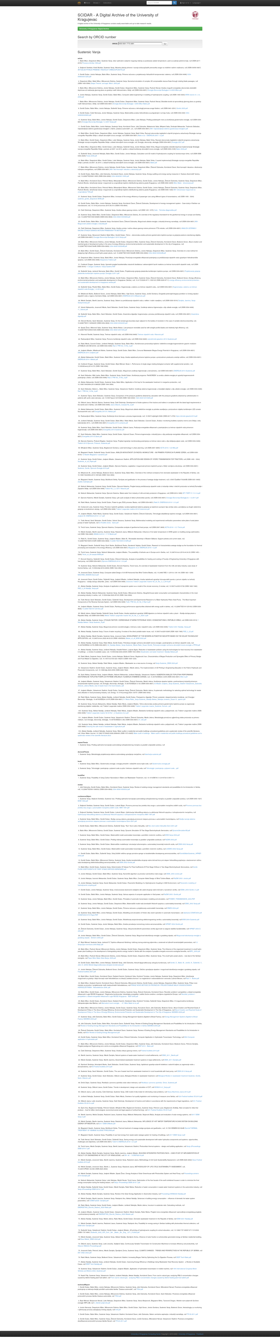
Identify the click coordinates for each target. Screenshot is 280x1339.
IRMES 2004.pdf (172, 908)
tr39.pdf (118, 1309)
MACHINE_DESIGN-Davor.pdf (88, 575)
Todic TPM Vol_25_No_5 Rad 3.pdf (138, 602)
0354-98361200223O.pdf (118, 323)
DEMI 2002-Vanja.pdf (185, 844)
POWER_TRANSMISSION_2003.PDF (182, 899)
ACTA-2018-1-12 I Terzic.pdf (175, 527)
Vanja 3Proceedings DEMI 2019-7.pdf (91, 1189)
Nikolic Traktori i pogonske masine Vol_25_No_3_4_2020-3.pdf (126, 615)
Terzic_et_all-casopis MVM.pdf (92, 554)
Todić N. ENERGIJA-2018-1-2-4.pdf (124, 1142)
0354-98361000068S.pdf (121, 217)
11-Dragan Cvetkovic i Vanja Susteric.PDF (100, 266)
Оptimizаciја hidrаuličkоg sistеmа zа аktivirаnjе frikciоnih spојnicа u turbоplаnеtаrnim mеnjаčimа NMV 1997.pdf (116, 814)
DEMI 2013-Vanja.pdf (184, 1071)
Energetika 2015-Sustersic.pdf (113, 429)
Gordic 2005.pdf (182, 108)
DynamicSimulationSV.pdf (181, 830)
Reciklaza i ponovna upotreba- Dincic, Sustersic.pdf (159, 1082)
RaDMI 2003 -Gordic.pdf (172, 894)
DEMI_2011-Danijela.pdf (172, 1060)
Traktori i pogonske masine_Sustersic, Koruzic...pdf (153, 706)
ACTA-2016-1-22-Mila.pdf (169, 448)
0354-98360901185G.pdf (120, 176)
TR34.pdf (139, 1289)
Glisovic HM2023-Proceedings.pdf (89, 1246)
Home (88, 3)
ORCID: (115, 43)
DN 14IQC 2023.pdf (84, 1253)
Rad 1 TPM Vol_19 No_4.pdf (88, 391)
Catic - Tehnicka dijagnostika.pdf (165, 210)
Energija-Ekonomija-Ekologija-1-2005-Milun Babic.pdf (131, 104)
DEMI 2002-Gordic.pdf (127, 862)
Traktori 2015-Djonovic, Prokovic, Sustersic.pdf (94, 443)
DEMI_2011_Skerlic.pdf (170, 1055)
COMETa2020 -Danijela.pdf (98, 1200)
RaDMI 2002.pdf (171, 839)
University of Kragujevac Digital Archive (94, 29)
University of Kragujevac (186, 1334)
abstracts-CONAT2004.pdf (193, 913)
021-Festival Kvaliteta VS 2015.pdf (160, 1110)
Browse (96, 3)
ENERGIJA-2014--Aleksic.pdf (88, 359)
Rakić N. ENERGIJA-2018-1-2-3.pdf (166, 502)
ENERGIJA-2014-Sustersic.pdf (184, 371)
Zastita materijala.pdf (85, 482)
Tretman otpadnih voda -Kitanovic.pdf (151, 334)
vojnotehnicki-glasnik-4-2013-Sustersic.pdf (162, 339)
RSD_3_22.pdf (188, 631)
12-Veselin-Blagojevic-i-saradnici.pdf (94, 454)
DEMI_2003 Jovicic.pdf (174, 874)
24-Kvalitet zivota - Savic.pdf (108, 523)
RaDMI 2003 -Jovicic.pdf (182, 878)
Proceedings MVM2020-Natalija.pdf (173, 1194)
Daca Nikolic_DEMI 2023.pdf (90, 1239)
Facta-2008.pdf (91, 156)
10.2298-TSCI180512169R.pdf (120, 541)
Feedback (200, 1334)
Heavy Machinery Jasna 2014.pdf (179, 1092)
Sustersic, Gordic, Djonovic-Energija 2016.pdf (93, 468)
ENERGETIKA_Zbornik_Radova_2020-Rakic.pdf (94, 1207)
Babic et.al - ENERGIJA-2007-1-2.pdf (151, 135)
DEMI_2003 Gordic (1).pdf (190, 890)
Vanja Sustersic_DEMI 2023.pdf (167, 663)
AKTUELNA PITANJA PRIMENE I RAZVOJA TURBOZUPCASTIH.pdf (101, 70)
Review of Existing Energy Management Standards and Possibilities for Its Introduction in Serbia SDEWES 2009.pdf (120, 1026)
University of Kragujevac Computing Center (146, 1334)
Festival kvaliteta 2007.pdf (87, 971)
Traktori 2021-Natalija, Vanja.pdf (179, 627)
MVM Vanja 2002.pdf (172, 835)
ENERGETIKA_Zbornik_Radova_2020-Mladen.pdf (116, 1214)
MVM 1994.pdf (83, 801)
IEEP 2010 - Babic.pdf (145, 1046)
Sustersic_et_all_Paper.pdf (87, 461)
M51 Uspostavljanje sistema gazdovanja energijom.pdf (169, 129)
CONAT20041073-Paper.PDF (88, 915)
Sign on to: (186, 3)
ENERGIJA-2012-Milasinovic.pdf (134, 296)
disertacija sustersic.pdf (153, 754)
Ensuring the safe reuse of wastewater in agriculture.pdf (105, 726)
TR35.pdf (118, 1296)
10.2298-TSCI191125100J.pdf (92, 609)
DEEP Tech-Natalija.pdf (94, 1264)
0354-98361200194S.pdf (118, 330)
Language (196, 3)
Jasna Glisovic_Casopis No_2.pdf (122, 405)
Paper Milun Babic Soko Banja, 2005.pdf (102, 958)
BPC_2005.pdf (195, 951)
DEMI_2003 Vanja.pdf (192, 903)
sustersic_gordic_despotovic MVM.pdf (91, 199)
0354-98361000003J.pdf (121, 789)
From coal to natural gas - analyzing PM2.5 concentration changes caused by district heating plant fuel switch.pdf (150, 1278)
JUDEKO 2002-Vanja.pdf (174, 849)
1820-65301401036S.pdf (144, 398)
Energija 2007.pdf (178, 142)
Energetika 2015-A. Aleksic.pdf (105, 411)
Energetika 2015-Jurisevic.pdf (117, 423)
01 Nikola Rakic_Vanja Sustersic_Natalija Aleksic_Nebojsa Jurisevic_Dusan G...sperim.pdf (154, 699)
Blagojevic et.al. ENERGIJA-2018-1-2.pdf (142, 547)
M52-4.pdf (183, 677)
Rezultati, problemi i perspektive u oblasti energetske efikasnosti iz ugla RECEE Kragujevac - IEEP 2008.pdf (136, 995)
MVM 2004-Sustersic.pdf (190, 919)
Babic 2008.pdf (181, 149)
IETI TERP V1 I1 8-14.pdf (191, 493)
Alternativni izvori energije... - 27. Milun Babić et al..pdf (120, 1003)
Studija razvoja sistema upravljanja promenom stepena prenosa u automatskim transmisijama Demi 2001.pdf (136, 820)
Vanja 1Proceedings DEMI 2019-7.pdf (127, 1182)
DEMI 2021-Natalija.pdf (185, 1219)
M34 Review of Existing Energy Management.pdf (103, 1032)
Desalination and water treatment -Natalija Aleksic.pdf (159, 652)
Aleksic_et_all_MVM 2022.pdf (136, 638)
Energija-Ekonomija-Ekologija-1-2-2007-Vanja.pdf (99, 122)
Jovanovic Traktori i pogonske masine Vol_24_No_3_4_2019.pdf (148, 581)
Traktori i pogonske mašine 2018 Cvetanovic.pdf (133, 509)
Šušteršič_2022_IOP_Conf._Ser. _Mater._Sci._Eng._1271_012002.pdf (115, 1232)
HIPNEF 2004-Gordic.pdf (174, 924)
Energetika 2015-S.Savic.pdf (92, 436)
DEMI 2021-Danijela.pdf (86, 1225)
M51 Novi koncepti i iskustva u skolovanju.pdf (125, 169)
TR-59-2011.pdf (192, 1314)
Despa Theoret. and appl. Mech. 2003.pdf (105, 83)
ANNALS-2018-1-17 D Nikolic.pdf (105, 534)
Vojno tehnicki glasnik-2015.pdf (186, 416)
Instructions (107, 3)
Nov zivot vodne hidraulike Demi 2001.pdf (162, 826)
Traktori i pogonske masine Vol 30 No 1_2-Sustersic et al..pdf (107, 713)
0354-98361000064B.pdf (118, 246)
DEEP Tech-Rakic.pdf (183, 1257)
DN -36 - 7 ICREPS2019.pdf (134, 1155)
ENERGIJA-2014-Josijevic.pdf (88, 352)
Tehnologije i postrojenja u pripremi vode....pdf (162, 768)
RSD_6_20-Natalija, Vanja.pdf (88, 588)
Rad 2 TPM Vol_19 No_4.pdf (117, 377)
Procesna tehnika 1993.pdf (91, 63)
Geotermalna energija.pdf (161, 764)
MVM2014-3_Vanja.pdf (162, 1087)
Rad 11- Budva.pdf (192, 978)
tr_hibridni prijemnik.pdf (102, 1303)
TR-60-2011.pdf (121, 1321)
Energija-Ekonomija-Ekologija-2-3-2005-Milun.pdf (165, 90)
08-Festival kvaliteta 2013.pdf (102, 1066)
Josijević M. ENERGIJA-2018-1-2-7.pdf (91, 516)
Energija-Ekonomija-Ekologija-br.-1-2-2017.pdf (182, 498)
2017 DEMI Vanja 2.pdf (177, 1135)
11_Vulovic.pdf (83, 309)
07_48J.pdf (142, 720)
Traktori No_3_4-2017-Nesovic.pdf (117, 488)
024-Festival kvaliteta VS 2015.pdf (190, 1096)
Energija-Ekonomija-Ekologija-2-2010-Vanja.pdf (110, 237)
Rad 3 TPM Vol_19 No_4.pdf (122, 346)
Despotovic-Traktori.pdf (108, 260)
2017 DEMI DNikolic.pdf (107, 1123)
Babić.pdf (153, 162)
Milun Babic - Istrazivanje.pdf (183, 183)
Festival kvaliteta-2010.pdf (150, 1051)
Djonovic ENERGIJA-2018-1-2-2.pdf (114, 561)
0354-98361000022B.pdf (157, 253)
